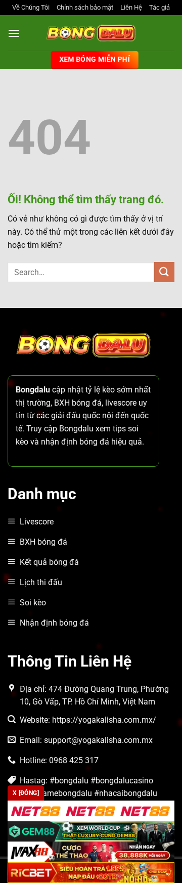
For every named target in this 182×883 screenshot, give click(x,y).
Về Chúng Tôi (31, 7)
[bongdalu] (91, 33)
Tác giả (159, 7)
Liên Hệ (131, 7)
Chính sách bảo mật (85, 7)
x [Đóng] (26, 793)
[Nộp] (164, 272)
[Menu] (14, 33)
